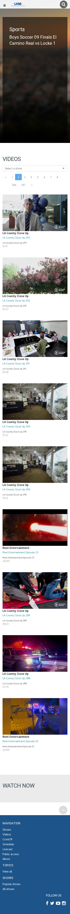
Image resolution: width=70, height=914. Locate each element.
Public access (11, 854)
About (6, 859)
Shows (7, 829)
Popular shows (12, 884)
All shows (8, 889)
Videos (7, 834)
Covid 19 (7, 839)
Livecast (8, 849)
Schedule (8, 844)
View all (7, 871)
